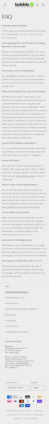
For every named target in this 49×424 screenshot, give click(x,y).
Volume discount (12, 303)
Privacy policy (12, 415)
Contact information (30, 418)
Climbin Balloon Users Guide (16, 332)
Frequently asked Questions (16, 292)
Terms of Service (12, 326)
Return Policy (10, 315)
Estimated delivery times (15, 298)
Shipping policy (38, 415)
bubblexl (15, 411)
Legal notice (18, 418)
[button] (5, 5)
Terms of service (25, 415)
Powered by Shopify (25, 411)
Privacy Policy (10, 321)
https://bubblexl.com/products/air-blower (21, 207)
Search (8, 286)
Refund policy (38, 411)
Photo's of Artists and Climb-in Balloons (21, 309)
